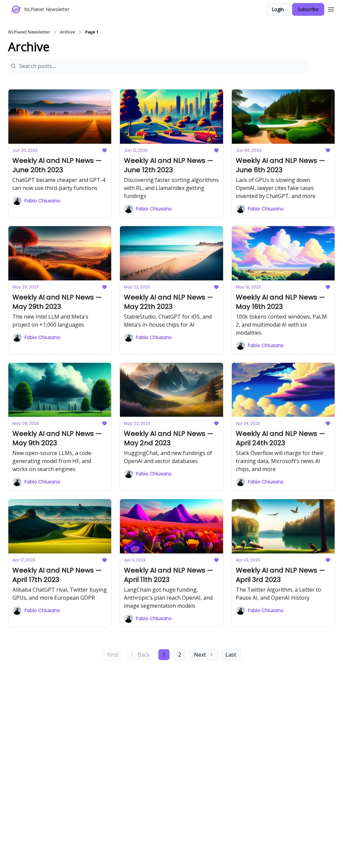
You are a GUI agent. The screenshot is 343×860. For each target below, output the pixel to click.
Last (230, 654)
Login (278, 9)
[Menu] (331, 8)
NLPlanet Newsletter (29, 32)
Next (200, 654)
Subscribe (308, 9)
